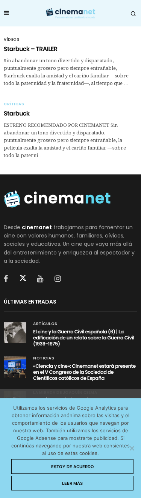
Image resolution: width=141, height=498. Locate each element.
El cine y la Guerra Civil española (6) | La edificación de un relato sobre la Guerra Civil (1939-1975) (83, 337)
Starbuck (17, 113)
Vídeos (12, 40)
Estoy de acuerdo (72, 466)
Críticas (14, 104)
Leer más (72, 483)
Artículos (45, 324)
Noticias (43, 358)
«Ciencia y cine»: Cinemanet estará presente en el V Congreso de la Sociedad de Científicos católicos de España (84, 372)
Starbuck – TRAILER (31, 49)
